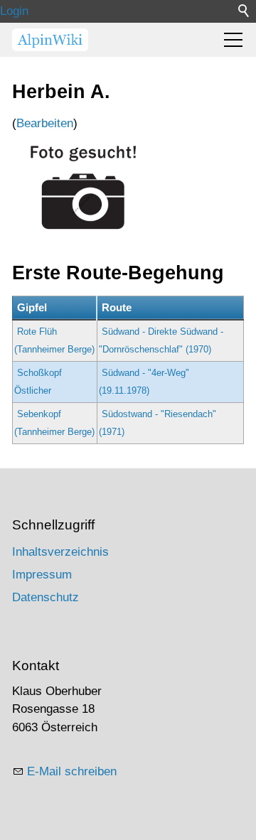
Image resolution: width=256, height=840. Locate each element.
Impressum (42, 574)
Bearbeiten (44, 123)
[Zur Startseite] (50, 39)
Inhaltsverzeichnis (60, 552)
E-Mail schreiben (72, 771)
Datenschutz (45, 597)
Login (14, 11)
